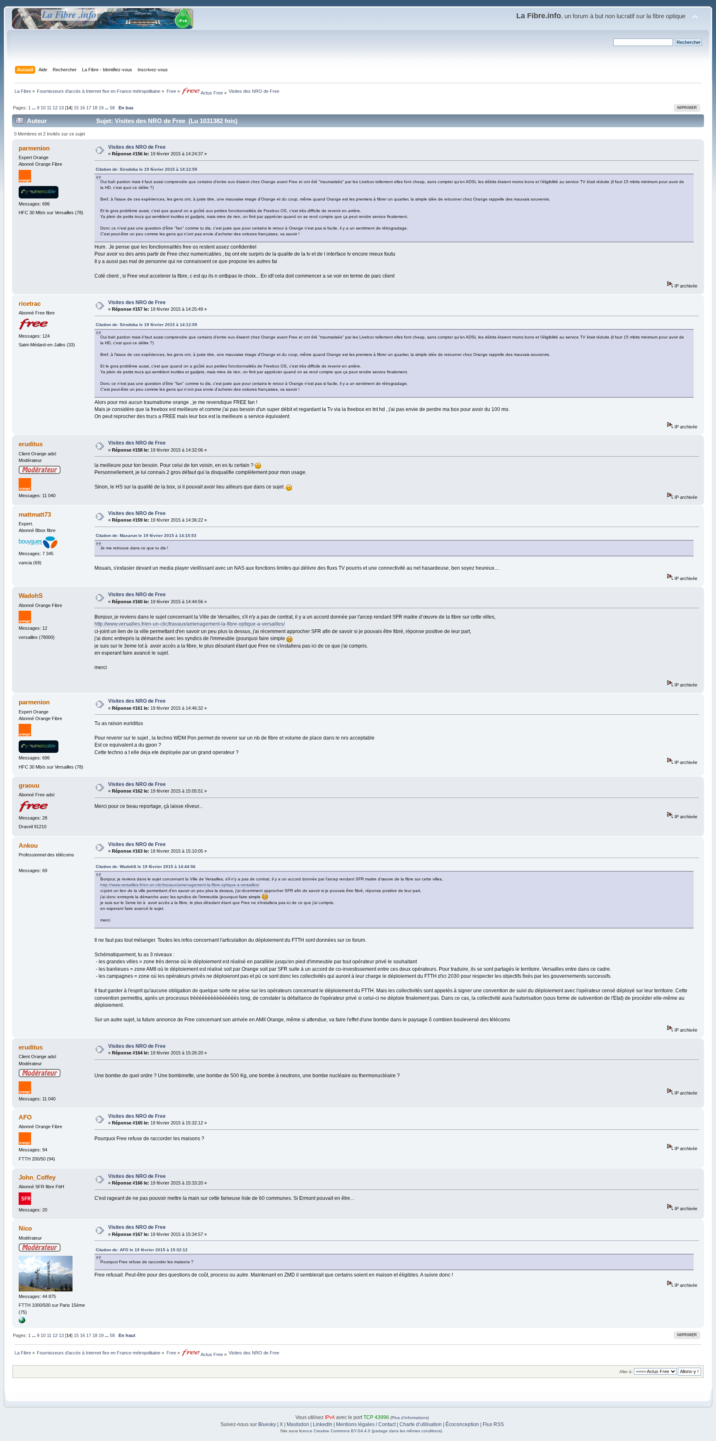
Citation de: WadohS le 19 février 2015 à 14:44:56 (146, 866)
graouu (29, 785)
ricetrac (30, 303)
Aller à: (626, 1371)
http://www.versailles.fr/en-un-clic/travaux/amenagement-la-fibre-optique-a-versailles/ (189, 624)
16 (82, 107)
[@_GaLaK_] (22, 1321)
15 (76, 107)
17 (88, 107)
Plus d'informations (410, 1417)
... (34, 107)
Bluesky (267, 1424)
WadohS (31, 595)
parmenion (34, 148)
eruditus (31, 443)
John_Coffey (37, 1177)
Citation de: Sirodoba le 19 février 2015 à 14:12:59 (146, 169)
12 (55, 107)
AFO (25, 1117)
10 (43, 107)
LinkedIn (322, 1424)
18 (94, 107)
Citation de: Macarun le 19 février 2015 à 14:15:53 (146, 535)
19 (101, 107)
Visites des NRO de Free (137, 147)
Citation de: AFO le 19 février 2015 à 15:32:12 (142, 1250)
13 (61, 107)
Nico (25, 1228)
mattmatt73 (35, 514)
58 (112, 107)
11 (49, 107)
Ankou (28, 845)
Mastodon (298, 1424)
